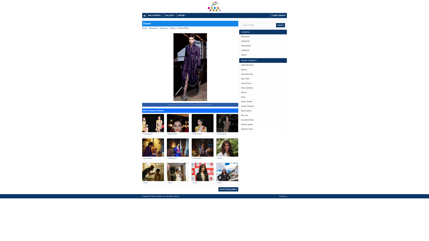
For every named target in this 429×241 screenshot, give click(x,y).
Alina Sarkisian (247, 88)
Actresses (164, 28)
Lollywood (245, 50)
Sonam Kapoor (147, 134)
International (246, 46)
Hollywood (245, 41)
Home (144, 28)
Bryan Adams (246, 111)
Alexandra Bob (247, 74)
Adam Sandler (246, 102)
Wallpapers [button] (154, 15)
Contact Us (283, 196)
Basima (244, 70)
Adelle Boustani (247, 65)
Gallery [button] (169, 15)
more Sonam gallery (228, 189)
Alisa (243, 97)
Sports (243, 55)
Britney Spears (247, 124)
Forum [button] (181, 15)
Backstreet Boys (247, 120)
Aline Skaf (245, 79)
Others (243, 92)
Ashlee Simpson (247, 106)
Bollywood (153, 28)
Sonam (173, 28)
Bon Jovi (244, 115)
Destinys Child (247, 129)
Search (281, 25)
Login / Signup (279, 15)
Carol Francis (246, 83)
